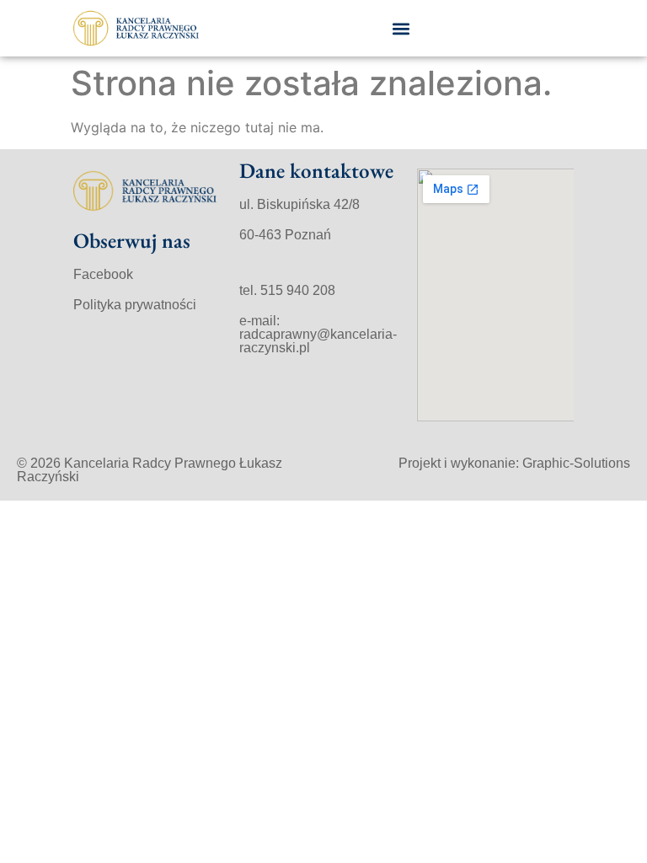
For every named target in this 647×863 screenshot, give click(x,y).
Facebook (103, 274)
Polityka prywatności (134, 304)
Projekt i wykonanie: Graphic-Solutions (514, 463)
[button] (401, 28)
